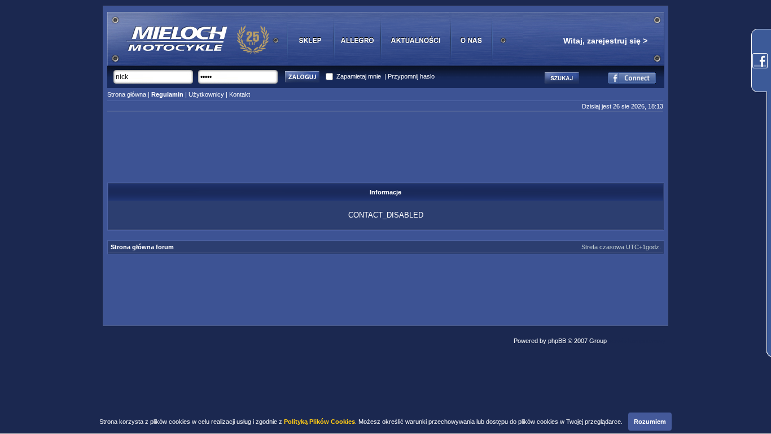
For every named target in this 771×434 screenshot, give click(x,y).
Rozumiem (650, 421)
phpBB (557, 340)
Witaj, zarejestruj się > (605, 40)
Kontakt (239, 94)
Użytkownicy (206, 94)
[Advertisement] (385, 150)
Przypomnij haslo (411, 76)
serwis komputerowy (636, 340)
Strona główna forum (142, 247)
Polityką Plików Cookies (319, 421)
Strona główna (126, 94)
